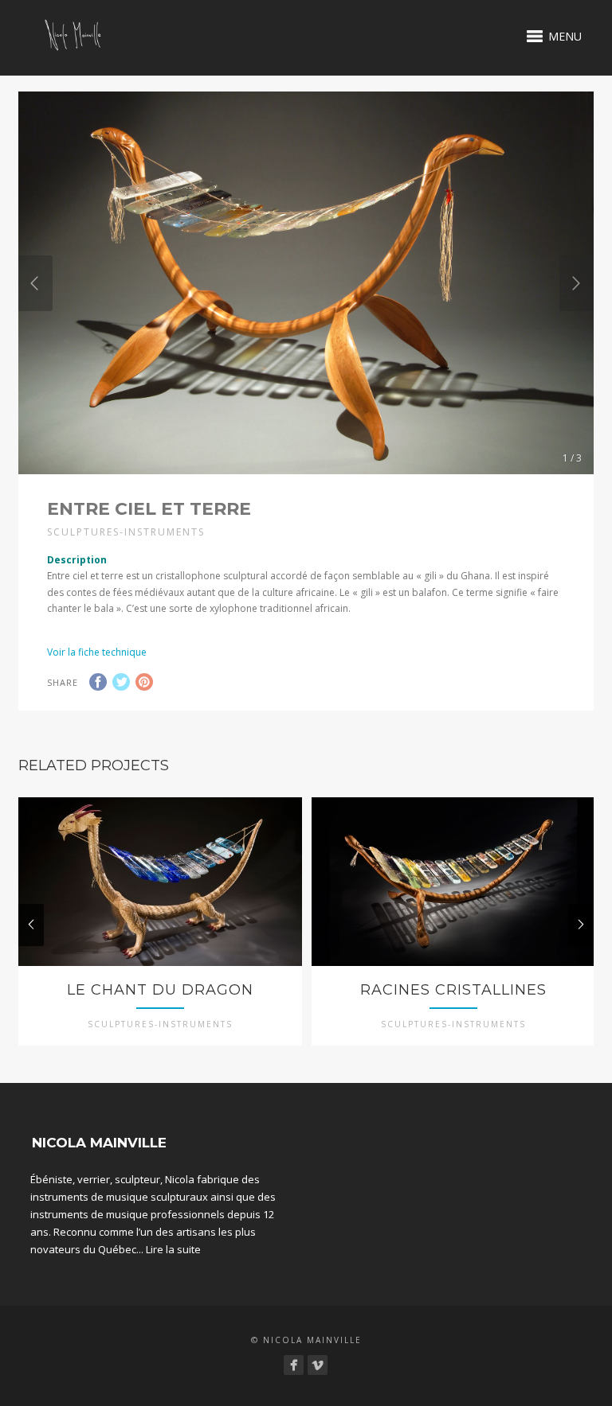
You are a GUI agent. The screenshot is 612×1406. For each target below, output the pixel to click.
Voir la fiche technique (97, 652)
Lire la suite (173, 1249)
